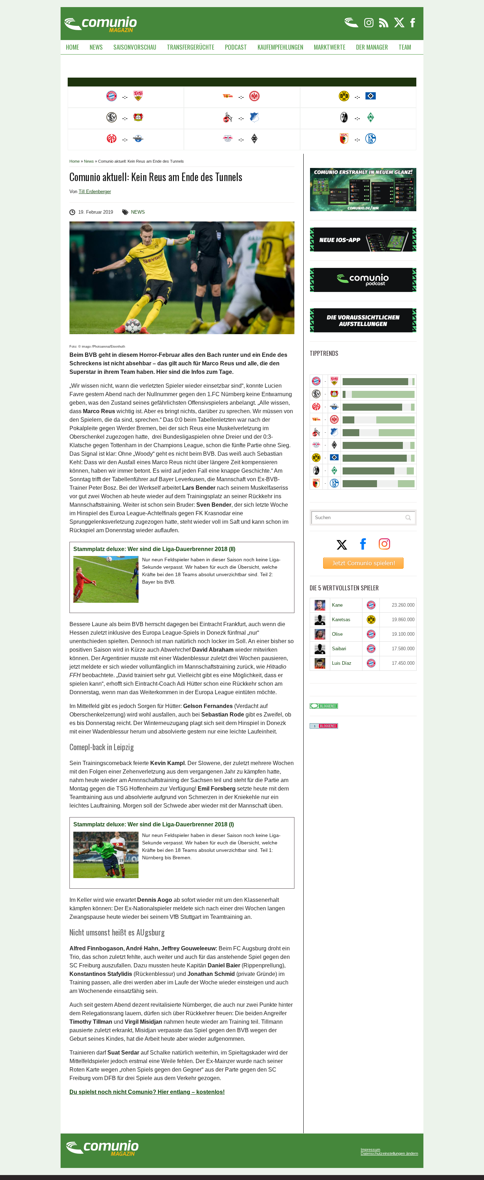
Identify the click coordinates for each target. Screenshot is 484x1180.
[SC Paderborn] (334, 406)
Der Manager (372, 47)
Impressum (370, 1150)
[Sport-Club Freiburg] (316, 470)
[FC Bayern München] (371, 605)
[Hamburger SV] (334, 457)
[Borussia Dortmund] (316, 457)
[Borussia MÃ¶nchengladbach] (334, 444)
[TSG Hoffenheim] (334, 432)
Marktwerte (329, 47)
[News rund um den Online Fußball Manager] (100, 22)
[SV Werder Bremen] (334, 470)
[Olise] (320, 634)
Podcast (236, 47)
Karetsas (341, 619)
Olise (337, 634)
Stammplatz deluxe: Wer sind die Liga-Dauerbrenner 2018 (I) (153, 824)
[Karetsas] (320, 619)
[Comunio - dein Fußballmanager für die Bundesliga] (352, 26)
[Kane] (320, 605)
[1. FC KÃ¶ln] (316, 432)
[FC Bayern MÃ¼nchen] (316, 381)
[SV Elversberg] (316, 393)
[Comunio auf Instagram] (369, 26)
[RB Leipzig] (316, 444)
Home (72, 47)
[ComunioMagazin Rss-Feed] (384, 26)
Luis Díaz (341, 663)
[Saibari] (320, 649)
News (96, 47)
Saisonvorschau (134, 47)
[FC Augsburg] (316, 483)
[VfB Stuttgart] (334, 381)
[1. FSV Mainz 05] (316, 406)
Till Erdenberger (95, 191)
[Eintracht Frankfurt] (334, 419)
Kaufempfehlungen (280, 47)
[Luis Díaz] (320, 663)
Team (405, 47)
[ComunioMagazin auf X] (400, 26)
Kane (337, 605)
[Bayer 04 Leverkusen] (334, 393)
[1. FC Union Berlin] (316, 419)
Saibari (339, 648)
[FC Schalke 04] (334, 483)
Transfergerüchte (190, 47)
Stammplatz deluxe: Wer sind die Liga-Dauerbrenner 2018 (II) (154, 549)
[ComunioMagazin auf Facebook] (412, 26)
